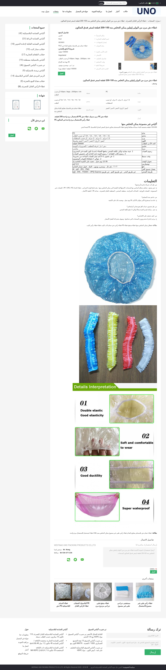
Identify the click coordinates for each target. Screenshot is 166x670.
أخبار (117, 11)
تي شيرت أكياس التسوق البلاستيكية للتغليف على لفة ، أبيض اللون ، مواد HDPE (86, 649)
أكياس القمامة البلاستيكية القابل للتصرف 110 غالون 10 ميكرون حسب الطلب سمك (47, 635)
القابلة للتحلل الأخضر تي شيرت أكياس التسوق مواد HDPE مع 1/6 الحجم (85, 635)
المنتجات (151, 21)
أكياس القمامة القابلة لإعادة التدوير (30, 44)
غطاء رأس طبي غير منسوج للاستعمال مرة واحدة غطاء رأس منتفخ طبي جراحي (145, 604)
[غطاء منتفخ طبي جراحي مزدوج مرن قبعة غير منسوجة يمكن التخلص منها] (103, 592)
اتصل (61, 73)
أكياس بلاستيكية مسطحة (34, 60)
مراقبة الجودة (97, 11)
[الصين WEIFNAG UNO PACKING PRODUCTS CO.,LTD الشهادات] (16, 104)
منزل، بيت (45, 11)
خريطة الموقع (23, 653)
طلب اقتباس (143, 3)
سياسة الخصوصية (129, 667)
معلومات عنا (67, 11)
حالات (125, 11)
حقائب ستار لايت (37, 49)
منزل (158, 21)
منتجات (56, 11)
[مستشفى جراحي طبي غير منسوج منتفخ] (124, 592)
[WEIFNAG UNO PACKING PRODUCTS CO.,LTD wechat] (31, 128)
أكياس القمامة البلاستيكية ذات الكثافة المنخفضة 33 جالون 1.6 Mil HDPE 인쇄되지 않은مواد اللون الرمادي (47, 649)
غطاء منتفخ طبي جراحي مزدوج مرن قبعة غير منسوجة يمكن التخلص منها (102, 604)
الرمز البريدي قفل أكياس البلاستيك (30, 76)
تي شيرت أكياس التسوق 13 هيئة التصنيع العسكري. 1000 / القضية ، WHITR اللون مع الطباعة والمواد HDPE (86, 642)
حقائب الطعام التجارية (35, 54)
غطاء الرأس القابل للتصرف (136, 21)
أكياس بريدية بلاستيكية (35, 70)
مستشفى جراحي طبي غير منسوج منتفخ (123, 604)
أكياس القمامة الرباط (35, 38)
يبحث (101, 3)
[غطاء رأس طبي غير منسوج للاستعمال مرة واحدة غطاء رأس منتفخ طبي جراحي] (145, 592)
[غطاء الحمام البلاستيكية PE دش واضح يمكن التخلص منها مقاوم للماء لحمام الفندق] (63, 592)
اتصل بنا (109, 11)
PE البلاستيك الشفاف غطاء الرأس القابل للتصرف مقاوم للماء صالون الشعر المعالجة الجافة (81, 604)
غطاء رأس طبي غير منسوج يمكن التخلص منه (112, 533)
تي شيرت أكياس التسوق (34, 65)
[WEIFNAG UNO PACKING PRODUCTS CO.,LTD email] (45, 128)
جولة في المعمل (82, 11)
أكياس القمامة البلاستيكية (34, 33)
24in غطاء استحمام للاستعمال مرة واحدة (83, 533)
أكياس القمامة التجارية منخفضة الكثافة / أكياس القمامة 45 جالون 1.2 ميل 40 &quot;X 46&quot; (47, 642)
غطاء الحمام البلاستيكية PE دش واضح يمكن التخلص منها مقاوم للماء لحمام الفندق (63, 604)
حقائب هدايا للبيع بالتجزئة (34, 81)
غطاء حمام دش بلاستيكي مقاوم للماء (140, 533)
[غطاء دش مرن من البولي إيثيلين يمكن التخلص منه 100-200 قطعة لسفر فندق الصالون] (139, 47)
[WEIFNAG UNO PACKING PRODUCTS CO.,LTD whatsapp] (38, 128)
